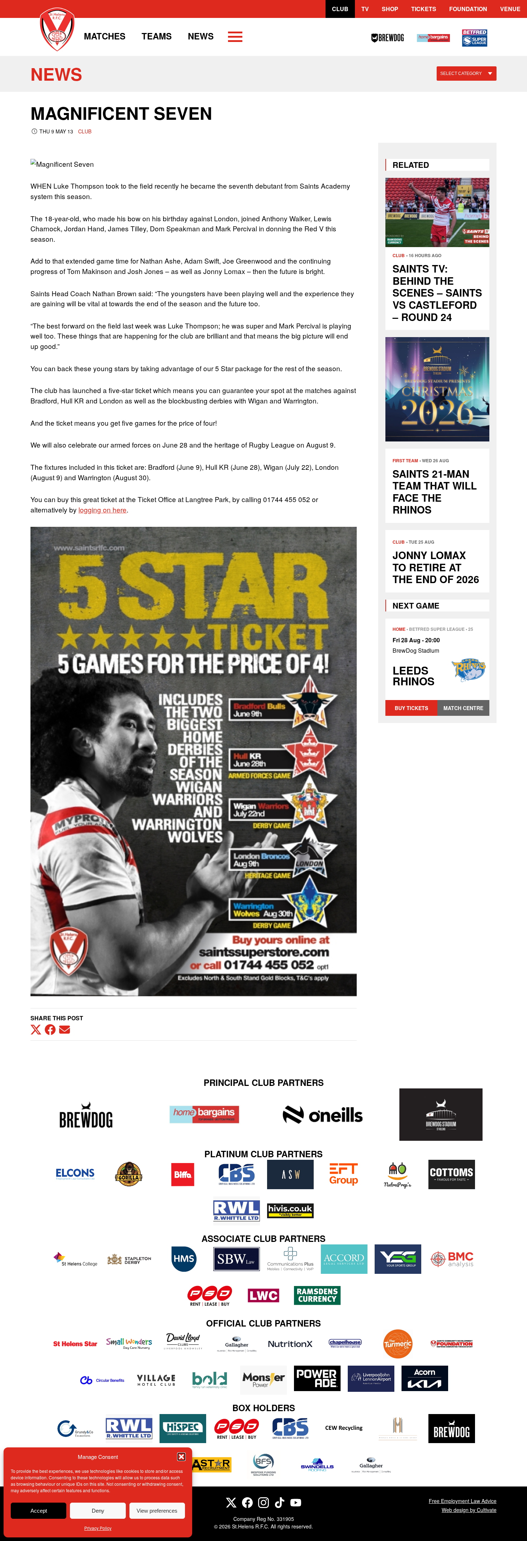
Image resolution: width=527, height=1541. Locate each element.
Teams (157, 36)
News (201, 36)
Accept (38, 1511)
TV (365, 9)
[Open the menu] (235, 38)
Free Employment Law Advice (463, 1500)
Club (340, 9)
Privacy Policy (97, 1528)
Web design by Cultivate (469, 1509)
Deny (98, 1511)
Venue (510, 9)
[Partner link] (86, 1114)
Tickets (423, 9)
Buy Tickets (411, 708)
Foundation (468, 9)
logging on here (103, 509)
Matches (104, 36)
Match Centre (463, 708)
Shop (390, 9)
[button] (181, 1456)
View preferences (157, 1511)
